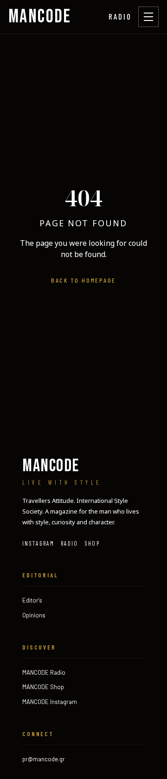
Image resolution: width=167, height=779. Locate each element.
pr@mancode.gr (43, 759)
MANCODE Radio (43, 672)
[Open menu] (148, 17)
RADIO (120, 16)
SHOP (92, 543)
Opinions (33, 615)
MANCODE (39, 16)
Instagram (38, 543)
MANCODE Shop (43, 687)
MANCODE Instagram (49, 701)
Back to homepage (83, 280)
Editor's (32, 600)
